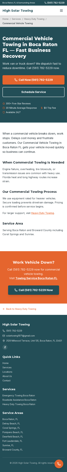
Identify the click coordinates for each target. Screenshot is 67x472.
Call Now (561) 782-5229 (36, 79)
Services (16, 19)
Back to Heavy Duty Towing (21, 309)
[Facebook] (4, 347)
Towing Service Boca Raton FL (36, 278)
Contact (6, 380)
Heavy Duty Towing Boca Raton (18, 404)
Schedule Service (33, 92)
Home (5, 19)
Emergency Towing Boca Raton (18, 395)
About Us (7, 376)
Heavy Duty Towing (34, 19)
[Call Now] (59, 464)
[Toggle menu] (61, 10)
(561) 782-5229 (56, 2)
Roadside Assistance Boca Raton (19, 399)
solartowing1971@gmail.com (20, 335)
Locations (7, 371)
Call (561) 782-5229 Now (36, 290)
